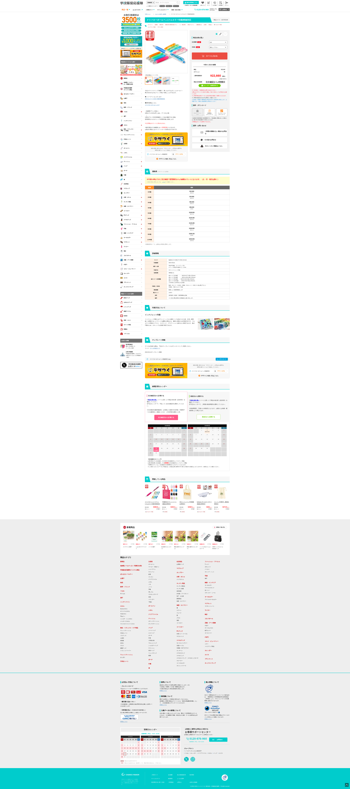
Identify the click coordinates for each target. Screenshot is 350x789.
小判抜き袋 (151, 640)
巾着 (149, 638)
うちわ (162, 6)
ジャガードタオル (125, 621)
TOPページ (147, 14)
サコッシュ (151, 648)
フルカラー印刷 (218, 24)
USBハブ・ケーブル (182, 633)
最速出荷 (161, 24)
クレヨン (150, 577)
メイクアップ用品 (209, 646)
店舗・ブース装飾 (210, 623)
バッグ (150, 627)
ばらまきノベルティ (126, 574)
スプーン (179, 610)
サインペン (151, 572)
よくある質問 (180, 778)
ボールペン (150, 24)
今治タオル (123, 613)
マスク (122, 645)
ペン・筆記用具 (182, 24)
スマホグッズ (181, 640)
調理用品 (179, 598)
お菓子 (122, 578)
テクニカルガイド (162, 9)
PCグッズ (180, 631)
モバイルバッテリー (182, 643)
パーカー (207, 569)
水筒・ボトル (181, 576)
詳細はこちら (123, 721)
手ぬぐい (122, 616)
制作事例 (192, 774)
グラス (178, 618)
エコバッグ (151, 633)
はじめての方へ (137, 9)
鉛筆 (149, 574)
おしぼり (122, 657)
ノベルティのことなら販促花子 (193, 751)
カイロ (207, 654)
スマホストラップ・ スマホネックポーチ (187, 658)
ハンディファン (125, 602)
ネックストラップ (210, 663)
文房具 (150, 561)
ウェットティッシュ (125, 630)
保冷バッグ (151, 650)
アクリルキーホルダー (211, 599)
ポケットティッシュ (153, 621)
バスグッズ (123, 635)
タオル (122, 606)
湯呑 (178, 620)
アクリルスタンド (209, 587)
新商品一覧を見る (220, 527)
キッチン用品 (181, 583)
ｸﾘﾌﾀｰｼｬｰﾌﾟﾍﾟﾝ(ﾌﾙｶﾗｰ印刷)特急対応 (155, 99)
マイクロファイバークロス (127, 624)
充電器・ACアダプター (183, 648)
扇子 (121, 597)
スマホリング (180, 655)
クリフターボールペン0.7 (152, 105)
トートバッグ (152, 630)
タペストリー (208, 633)
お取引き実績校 (193, 782)
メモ (149, 584)
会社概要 (170, 774)
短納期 (156, 24)
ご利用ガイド (149, 9)
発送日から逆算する (208, 417)
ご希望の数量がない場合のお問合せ (216, 132)
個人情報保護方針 (181, 774)
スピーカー (180, 660)
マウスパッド (180, 636)
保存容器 (179, 591)
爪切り (122, 643)
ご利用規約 (171, 782)
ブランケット (209, 659)
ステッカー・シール (210, 592)
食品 (121, 582)
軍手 (206, 578)
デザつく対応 (160, 27)
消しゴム (169, 6)
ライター (207, 610)
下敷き (150, 602)
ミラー (206, 644)
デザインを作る (179, 154)
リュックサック (152, 653)
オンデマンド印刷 (151, 27)
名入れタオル (123, 608)
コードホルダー (181, 663)
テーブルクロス (209, 628)
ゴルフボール (209, 618)
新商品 (122, 561)
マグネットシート (209, 606)
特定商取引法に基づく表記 (157, 782)
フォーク (179, 613)
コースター (180, 623)
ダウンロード (222, 359)
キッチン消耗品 (181, 586)
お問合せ (224, 9)
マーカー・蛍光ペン (153, 566)
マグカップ (180, 568)
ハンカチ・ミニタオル (126, 619)
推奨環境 (170, 778)
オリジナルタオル (125, 611)
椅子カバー (208, 630)
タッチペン (180, 650)
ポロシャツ (208, 566)
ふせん (150, 582)
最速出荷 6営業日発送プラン (171, 24)
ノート (150, 587)
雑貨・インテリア (210, 582)
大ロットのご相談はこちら (213, 146)
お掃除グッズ (180, 564)
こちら (163, 182)
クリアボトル (180, 579)
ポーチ (150, 635)
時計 (206, 614)
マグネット (208, 603)
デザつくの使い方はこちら (167, 159)
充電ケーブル (180, 645)
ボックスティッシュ (153, 623)
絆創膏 (122, 640)
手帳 (149, 589)
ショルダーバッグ (153, 645)
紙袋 (149, 655)
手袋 (206, 576)
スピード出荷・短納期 (160, 14)
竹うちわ (122, 593)
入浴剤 (122, 638)
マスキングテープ (153, 594)
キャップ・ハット (209, 572)
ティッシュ (151, 618)
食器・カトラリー (181, 601)
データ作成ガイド (155, 348)
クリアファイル (152, 579)
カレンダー (208, 650)
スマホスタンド (181, 653)
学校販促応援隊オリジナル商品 (129, 570)
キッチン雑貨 (180, 588)
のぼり (206, 625)
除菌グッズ (123, 648)
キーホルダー (208, 585)
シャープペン (152, 569)
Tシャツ (176, 6)
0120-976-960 (203, 9)
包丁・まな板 (180, 596)
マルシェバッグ (152, 643)
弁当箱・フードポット (182, 593)
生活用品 (179, 561)
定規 (149, 597)
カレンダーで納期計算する (211, 85)
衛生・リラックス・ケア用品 (129, 628)
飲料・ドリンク (125, 586)
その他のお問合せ (210, 140)
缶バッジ (207, 590)
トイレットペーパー (125, 650)
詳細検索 (150, 2)
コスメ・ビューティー (211, 641)
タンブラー (180, 572)
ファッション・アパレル (212, 561)
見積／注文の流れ (176, 9)
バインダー (151, 599)
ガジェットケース (181, 665)
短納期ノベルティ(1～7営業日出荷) (131, 565)
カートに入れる (212, 56)
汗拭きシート (123, 633)
